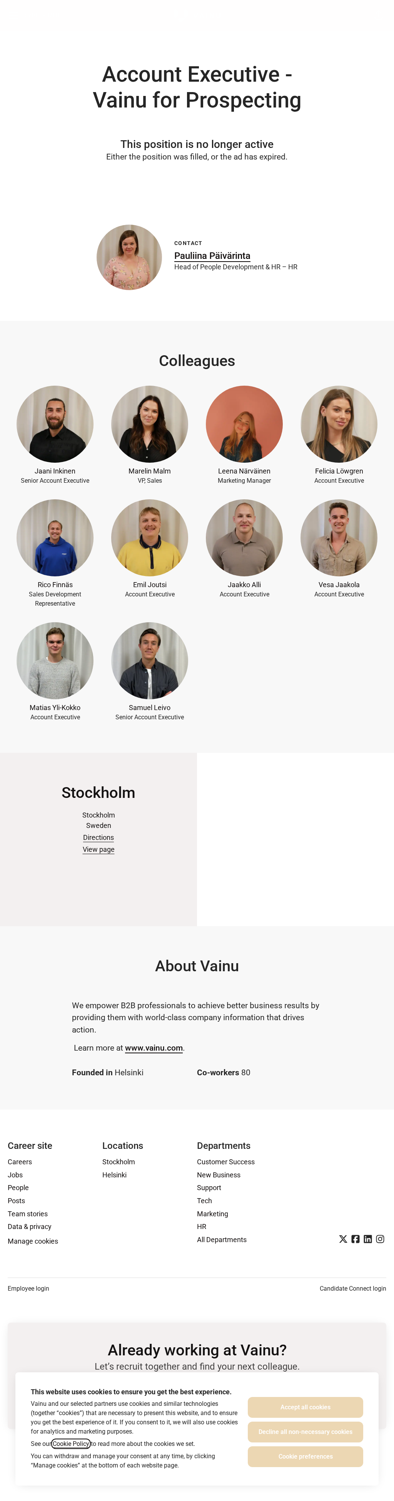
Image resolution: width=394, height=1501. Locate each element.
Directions (98, 837)
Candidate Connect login (353, 1288)
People (18, 1188)
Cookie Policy (71, 1443)
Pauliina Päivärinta (212, 255)
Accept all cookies (305, 1407)
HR (201, 1226)
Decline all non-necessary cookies (305, 1432)
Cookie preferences (306, 1456)
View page (99, 849)
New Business (218, 1175)
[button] (378, 15)
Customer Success (226, 1162)
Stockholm (118, 1162)
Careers (20, 1162)
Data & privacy (30, 1226)
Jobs (15, 1175)
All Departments (222, 1240)
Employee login (28, 1288)
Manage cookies (33, 1241)
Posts (16, 1201)
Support (209, 1188)
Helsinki (114, 1175)
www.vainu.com (154, 1048)
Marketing (212, 1214)
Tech (204, 1201)
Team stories (28, 1214)
